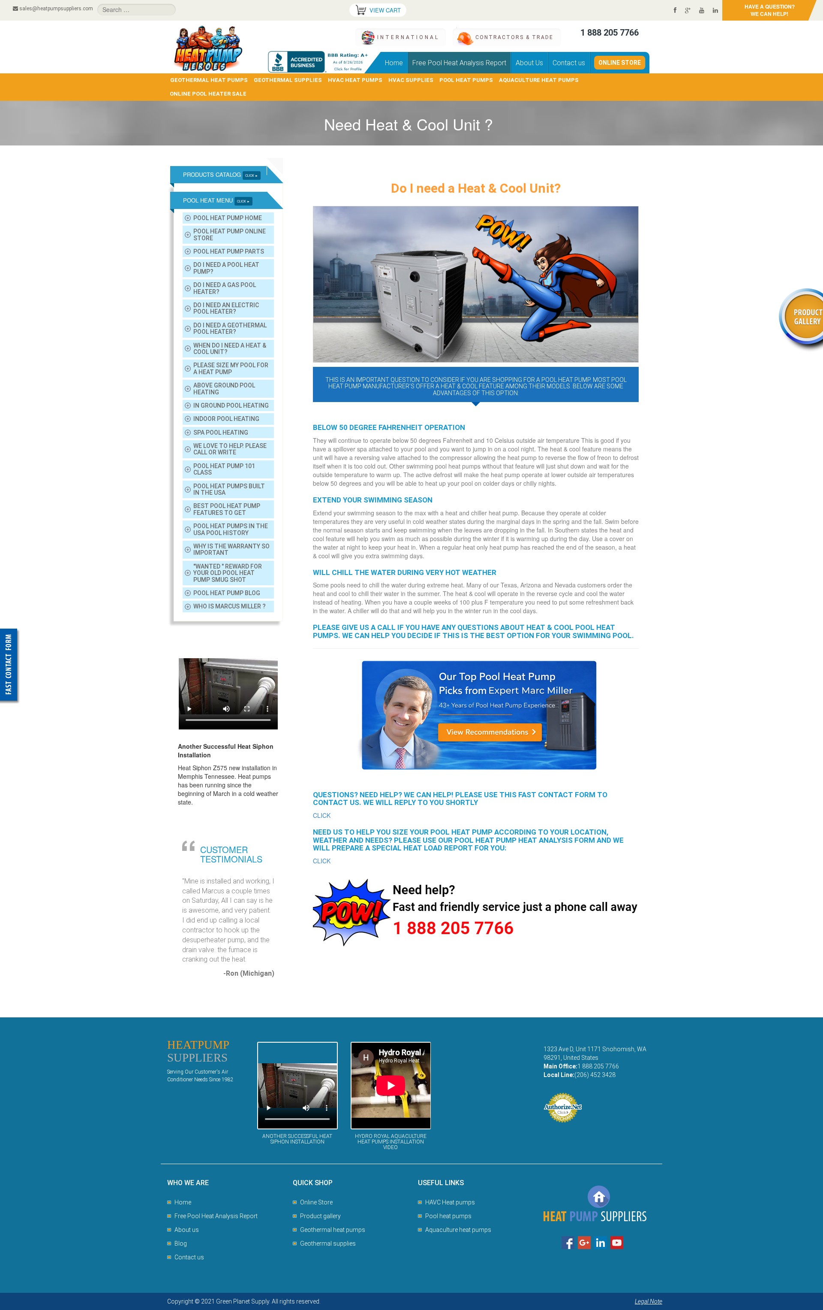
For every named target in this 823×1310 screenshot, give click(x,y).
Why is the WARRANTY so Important (231, 549)
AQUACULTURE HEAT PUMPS (539, 80)
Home (394, 63)
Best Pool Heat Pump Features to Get (226, 509)
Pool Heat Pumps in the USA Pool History (230, 529)
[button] (228, 174)
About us (186, 1229)
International (408, 37)
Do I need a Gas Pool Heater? (224, 288)
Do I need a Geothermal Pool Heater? (230, 328)
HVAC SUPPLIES (410, 80)
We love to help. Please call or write (230, 449)
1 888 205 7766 (609, 32)
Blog (180, 1243)
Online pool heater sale (208, 94)
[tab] (228, 174)
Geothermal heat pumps (332, 1229)
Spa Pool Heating (220, 432)
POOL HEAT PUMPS (466, 80)
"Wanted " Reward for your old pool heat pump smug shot (227, 573)
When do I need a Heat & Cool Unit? (229, 348)
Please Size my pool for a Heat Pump (230, 368)
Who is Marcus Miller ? (229, 606)
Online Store (619, 62)
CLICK (321, 815)
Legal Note (648, 1301)
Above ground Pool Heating (224, 388)
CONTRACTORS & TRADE (514, 37)
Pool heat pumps (448, 1216)
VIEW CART (385, 10)
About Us (529, 63)
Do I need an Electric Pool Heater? (226, 308)
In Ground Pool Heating (231, 405)
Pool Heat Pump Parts (228, 251)
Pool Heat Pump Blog (226, 593)
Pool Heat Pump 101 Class (224, 469)
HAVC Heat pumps (450, 1202)
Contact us (569, 63)
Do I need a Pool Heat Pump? (226, 268)
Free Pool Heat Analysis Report (459, 63)
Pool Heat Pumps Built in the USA (229, 489)
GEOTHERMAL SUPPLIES (288, 80)
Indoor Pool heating (226, 418)
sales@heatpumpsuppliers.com (56, 9)
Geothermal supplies (328, 1243)
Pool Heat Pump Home (227, 218)
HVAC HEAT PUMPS (355, 80)
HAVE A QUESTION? (770, 10)
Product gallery (320, 1216)
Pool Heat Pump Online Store (229, 234)
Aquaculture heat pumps (458, 1229)
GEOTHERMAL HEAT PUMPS (209, 80)
